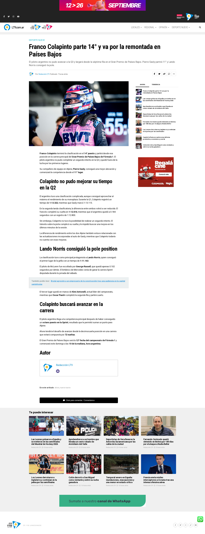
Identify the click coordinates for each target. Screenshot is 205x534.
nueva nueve (65, 388)
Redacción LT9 (44, 74)
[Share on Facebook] (154, 74)
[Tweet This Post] (159, 74)
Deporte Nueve (180, 27)
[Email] (58, 371)
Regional (149, 27)
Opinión (163, 27)
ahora (57, 388)
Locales (135, 27)
